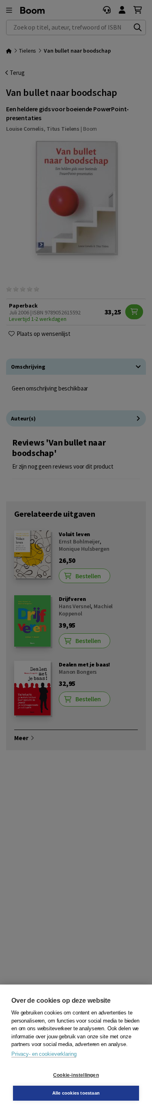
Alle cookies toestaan (76, 1093)
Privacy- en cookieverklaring (43, 1054)
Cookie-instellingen (76, 1075)
